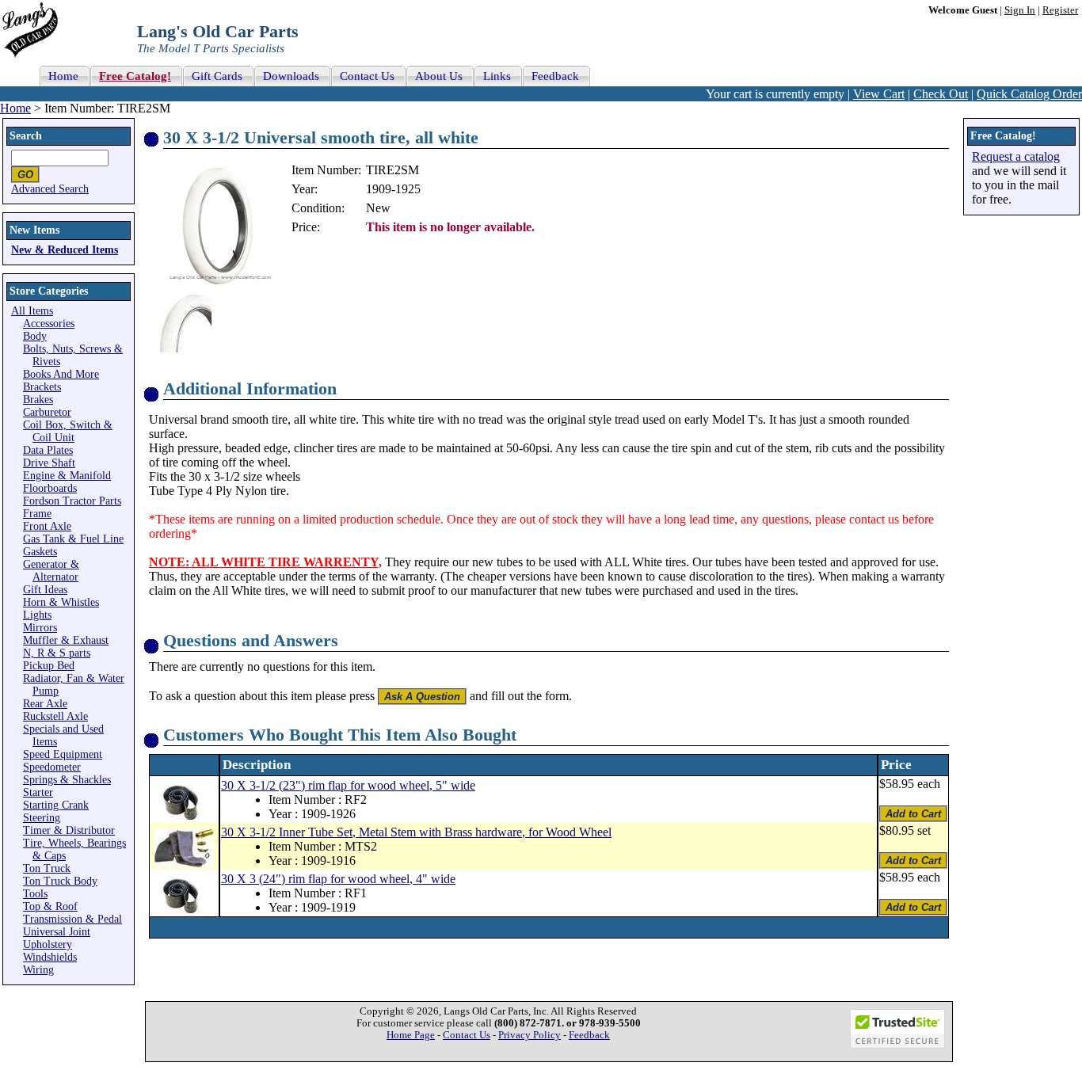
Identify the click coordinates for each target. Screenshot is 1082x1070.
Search (26, 136)
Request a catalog (1016, 156)
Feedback (589, 1035)
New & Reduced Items (64, 250)
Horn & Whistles (61, 602)
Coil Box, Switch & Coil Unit (67, 431)
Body (35, 336)
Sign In (1019, 10)
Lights (37, 615)
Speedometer (52, 767)
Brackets (42, 387)
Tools (35, 894)
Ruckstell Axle (55, 716)
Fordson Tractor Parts (72, 501)
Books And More (61, 374)
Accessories (48, 323)
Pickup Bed (48, 666)
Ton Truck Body (60, 881)
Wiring (38, 970)
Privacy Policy (529, 1035)
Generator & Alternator (51, 570)
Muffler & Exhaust (66, 640)
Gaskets (40, 552)
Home (15, 108)
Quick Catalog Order (1029, 94)
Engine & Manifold (67, 476)
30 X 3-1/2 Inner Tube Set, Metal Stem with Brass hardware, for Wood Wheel (416, 832)
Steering (41, 818)
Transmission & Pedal (72, 919)
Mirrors (40, 628)
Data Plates (48, 450)
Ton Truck (46, 868)
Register (1060, 10)
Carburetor (47, 412)
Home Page (411, 1035)
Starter (38, 792)
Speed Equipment (62, 754)
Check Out (940, 94)
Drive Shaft (49, 463)
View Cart (879, 94)
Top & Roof (50, 906)
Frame (37, 514)
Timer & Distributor (69, 830)
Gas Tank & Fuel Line (73, 539)
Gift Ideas (45, 590)
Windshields (50, 957)
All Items (32, 311)
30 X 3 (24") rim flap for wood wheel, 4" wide (338, 878)
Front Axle (47, 526)
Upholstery (47, 944)
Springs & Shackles (67, 780)
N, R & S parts (56, 653)
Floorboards (50, 488)
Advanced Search (50, 189)
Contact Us (466, 1035)
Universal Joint (56, 932)
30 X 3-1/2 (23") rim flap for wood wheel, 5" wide (348, 785)
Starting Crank (56, 805)
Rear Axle (45, 704)
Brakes (38, 400)
